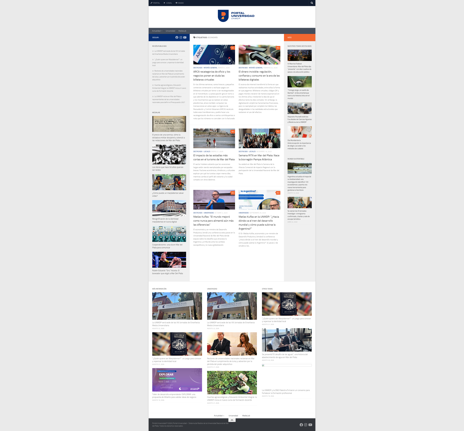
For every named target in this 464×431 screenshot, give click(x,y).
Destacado (197, 68)
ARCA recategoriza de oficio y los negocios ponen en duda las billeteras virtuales (211, 75)
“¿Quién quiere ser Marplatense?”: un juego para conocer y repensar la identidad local (168, 62)
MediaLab (182, 31)
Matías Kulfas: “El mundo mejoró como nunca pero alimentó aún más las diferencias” (213, 220)
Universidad (170, 31)
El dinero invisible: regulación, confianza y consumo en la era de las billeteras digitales (259, 75)
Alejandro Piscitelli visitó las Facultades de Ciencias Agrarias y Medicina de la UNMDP (300, 119)
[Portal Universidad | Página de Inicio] (170, 17)
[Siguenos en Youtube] (184, 37)
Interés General (210, 68)
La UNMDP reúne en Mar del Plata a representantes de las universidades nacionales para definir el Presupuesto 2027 (168, 99)
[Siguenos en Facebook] (176, 37)
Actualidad (156, 31)
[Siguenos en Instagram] (180, 37)
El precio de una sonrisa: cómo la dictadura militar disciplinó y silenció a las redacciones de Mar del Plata (168, 137)
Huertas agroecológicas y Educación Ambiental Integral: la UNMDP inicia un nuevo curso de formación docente (169, 88)
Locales (207, 152)
